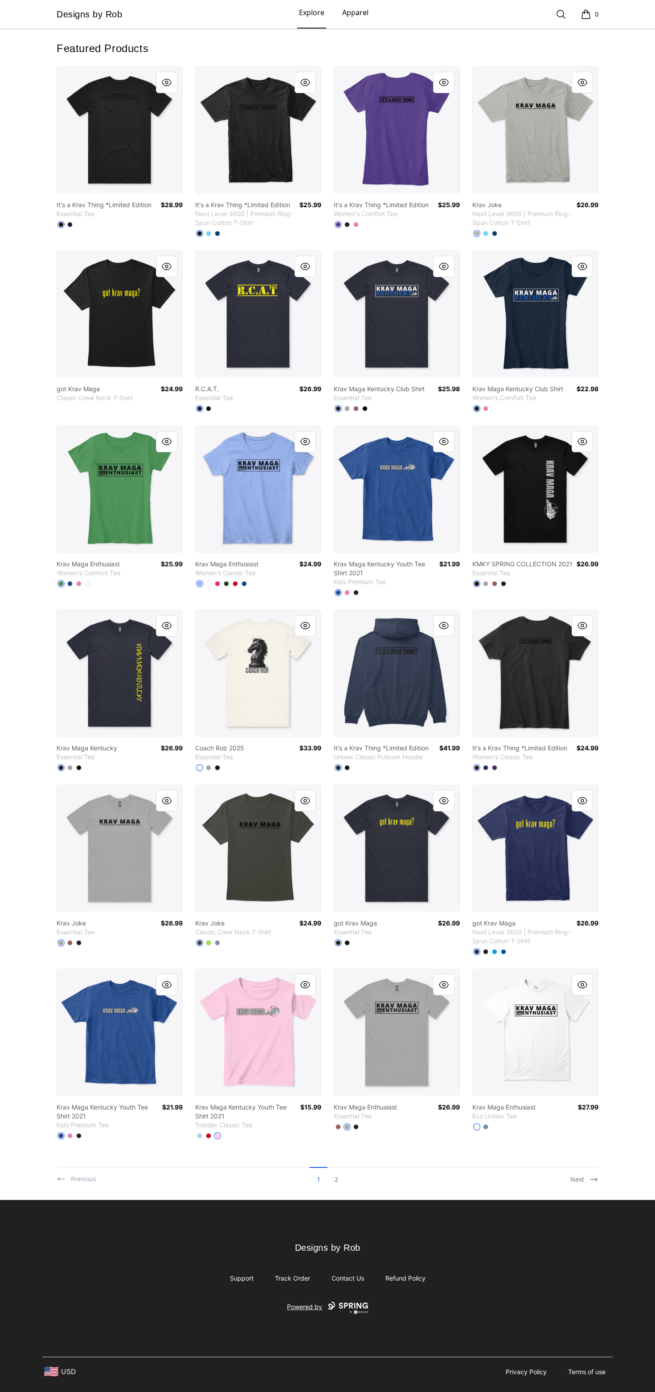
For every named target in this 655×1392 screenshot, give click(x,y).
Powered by (304, 1306)
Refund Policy (405, 1278)
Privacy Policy (526, 1372)
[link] (119, 130)
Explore (311, 12)
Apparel (355, 12)
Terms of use (587, 1372)
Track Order (292, 1278)
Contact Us (348, 1278)
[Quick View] (166, 82)
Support (242, 1278)
